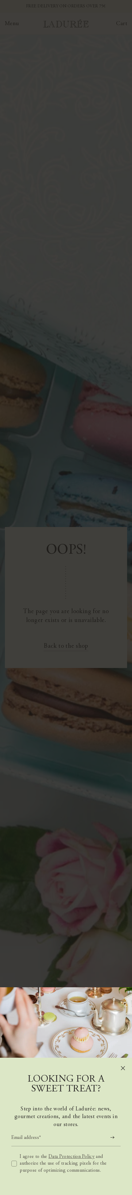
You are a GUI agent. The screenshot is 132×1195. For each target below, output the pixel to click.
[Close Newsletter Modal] (122, 1068)
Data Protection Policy (72, 1156)
